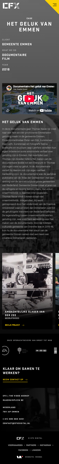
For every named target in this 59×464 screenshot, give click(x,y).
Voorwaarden (15, 445)
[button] (54, 4)
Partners (31, 445)
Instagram (45, 445)
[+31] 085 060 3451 (13, 419)
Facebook (23, 450)
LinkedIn (36, 450)
